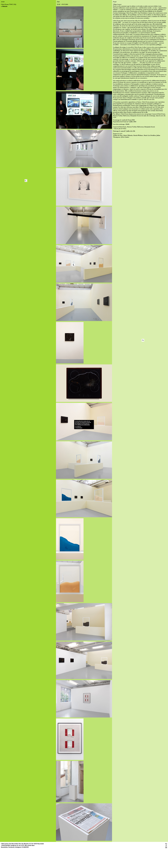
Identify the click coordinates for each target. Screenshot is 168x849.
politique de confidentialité (83, 424)
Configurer (78, 426)
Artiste (3, 2)
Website (4, 6)
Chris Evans (4, 4)
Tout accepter (79, 427)
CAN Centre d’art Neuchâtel (9, 844)
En (166, 844)
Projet (114, 2)
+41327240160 (5, 845)
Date (58, 2)
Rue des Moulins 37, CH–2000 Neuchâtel (31, 844)
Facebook (11, 847)
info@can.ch (14, 845)
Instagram (18, 847)
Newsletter (4, 847)
